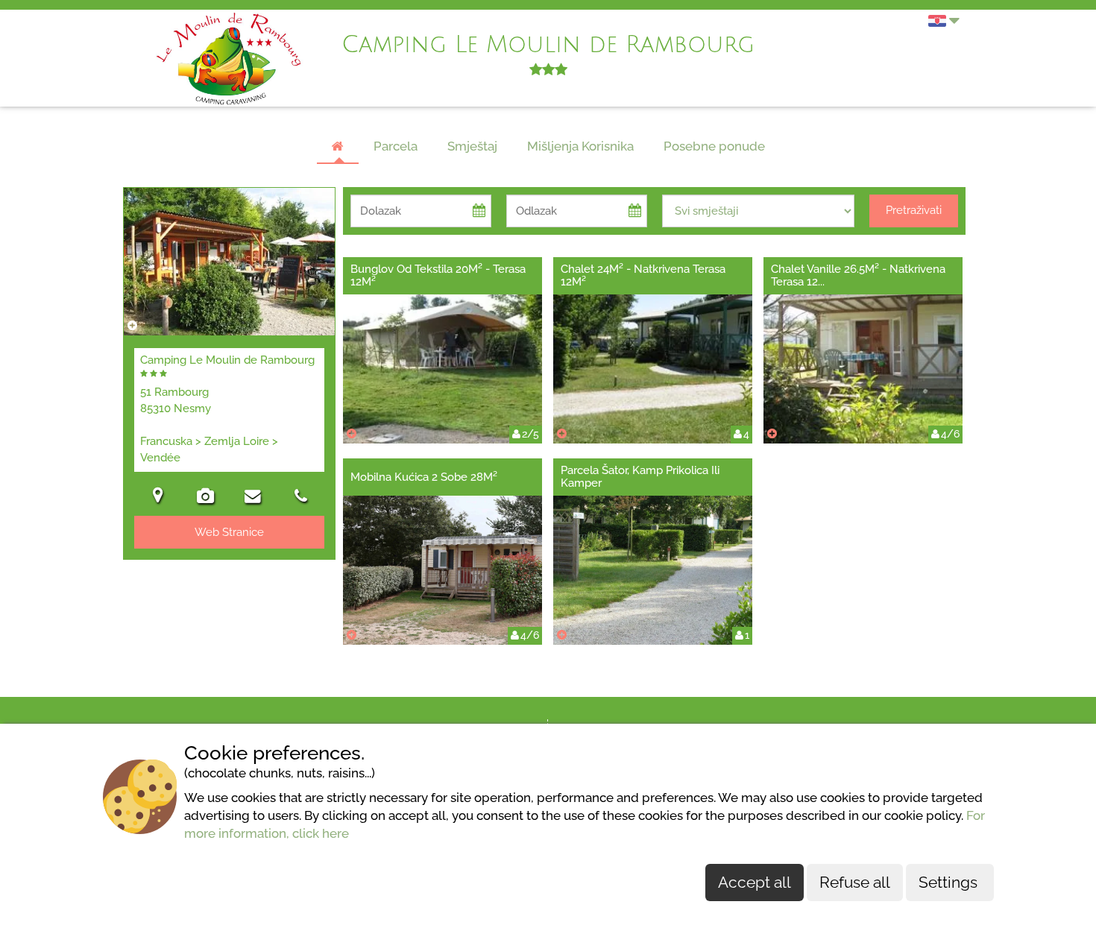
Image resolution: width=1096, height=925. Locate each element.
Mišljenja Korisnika (580, 146)
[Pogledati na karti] (158, 497)
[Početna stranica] (338, 147)
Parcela (396, 146)
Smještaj (472, 146)
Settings (950, 882)
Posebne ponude (714, 146)
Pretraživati (914, 210)
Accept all (754, 882)
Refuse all (854, 882)
